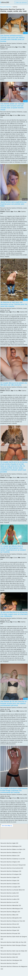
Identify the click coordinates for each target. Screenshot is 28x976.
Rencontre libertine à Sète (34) (9, 957)
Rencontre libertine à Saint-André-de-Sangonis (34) (14, 938)
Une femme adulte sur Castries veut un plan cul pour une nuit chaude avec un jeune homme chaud (12, 107)
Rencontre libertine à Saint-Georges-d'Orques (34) (13, 947)
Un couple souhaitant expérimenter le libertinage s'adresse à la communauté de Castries (14, 790)
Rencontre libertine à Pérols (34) (10, 924)
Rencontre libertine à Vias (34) (9, 963)
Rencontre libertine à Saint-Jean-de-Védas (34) (14, 951)
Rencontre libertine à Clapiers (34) (10, 862)
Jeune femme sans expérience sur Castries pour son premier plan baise (13, 204)
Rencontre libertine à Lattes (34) (10, 893)
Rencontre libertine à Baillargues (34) (11, 846)
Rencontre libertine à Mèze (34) (9, 915)
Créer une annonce (21, 2)
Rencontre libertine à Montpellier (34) (11, 918)
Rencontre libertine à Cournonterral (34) (12, 868)
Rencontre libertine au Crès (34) (10, 896)
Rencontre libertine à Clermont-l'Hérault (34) (13, 865)
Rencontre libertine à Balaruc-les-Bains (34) (13, 849)
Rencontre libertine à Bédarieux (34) (11, 852)
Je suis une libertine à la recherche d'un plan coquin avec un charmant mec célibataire (13, 614)
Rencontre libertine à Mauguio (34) (10, 911)
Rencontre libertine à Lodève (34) (10, 899)
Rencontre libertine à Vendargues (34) (11, 960)
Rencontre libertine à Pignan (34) (10, 930)
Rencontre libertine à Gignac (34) (10, 880)
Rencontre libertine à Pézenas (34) (10, 927)
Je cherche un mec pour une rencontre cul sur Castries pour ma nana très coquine (13, 304)
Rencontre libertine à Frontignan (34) (11, 874)
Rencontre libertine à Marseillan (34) (11, 905)
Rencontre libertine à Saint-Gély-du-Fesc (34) (13, 942)
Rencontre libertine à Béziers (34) (10, 855)
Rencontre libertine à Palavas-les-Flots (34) (13, 921)
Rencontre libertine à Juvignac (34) (10, 886)
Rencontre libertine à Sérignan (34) (10, 954)
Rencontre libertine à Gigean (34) (10, 877)
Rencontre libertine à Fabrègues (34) (11, 871)
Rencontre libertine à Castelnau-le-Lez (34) (13, 858)
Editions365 (4, 2)
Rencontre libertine (5, 7)
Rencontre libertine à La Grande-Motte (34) (13, 890)
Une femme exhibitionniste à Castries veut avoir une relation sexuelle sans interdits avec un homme (12, 38)
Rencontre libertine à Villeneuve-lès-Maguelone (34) (14, 968)
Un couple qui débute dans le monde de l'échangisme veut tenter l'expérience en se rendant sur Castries (13, 549)
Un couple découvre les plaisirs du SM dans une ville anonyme (13, 384)
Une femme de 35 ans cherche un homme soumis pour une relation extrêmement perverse (13, 703)
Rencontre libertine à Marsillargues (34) (12, 908)
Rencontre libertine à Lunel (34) (9, 902)
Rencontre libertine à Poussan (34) (10, 933)
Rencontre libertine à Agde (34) (9, 843)
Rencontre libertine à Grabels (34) (10, 883)
